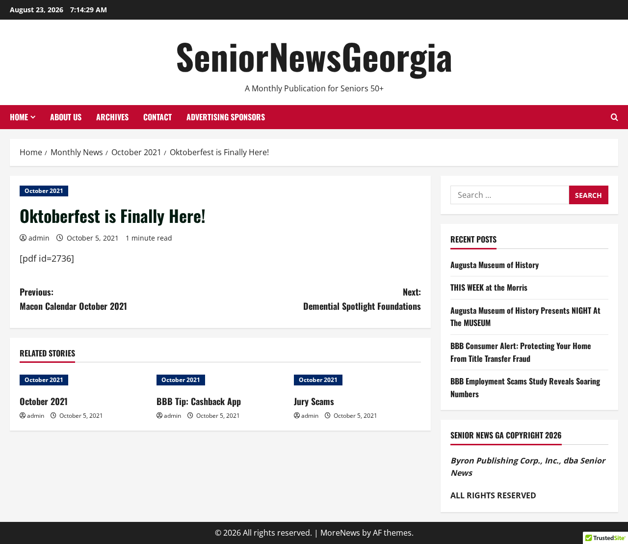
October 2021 (44, 191)
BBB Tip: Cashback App (199, 401)
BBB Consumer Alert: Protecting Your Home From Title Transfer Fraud (520, 352)
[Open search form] (614, 117)
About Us (65, 117)
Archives (112, 117)
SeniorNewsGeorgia (314, 55)
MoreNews (340, 532)
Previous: (73, 298)
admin (39, 238)
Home (19, 117)
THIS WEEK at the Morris (488, 287)
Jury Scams (314, 401)
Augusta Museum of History (494, 265)
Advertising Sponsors (225, 117)
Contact (157, 117)
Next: (362, 298)
